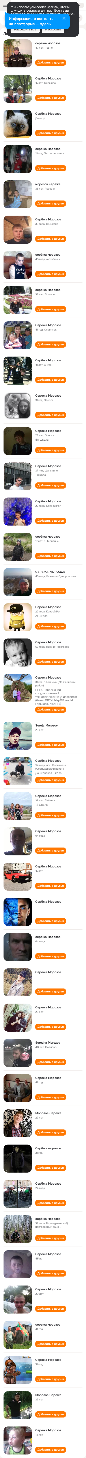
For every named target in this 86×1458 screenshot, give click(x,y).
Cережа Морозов (48, 1289)
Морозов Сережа (48, 1113)
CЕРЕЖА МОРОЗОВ (50, 572)
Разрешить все (25, 29)
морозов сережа (47, 184)
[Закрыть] (64, 18)
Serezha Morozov (47, 1043)
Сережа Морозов (48, 395)
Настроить (53, 29)
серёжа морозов (47, 255)
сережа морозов (47, 43)
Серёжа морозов (48, 1148)
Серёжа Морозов (48, 78)
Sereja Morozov (46, 725)
